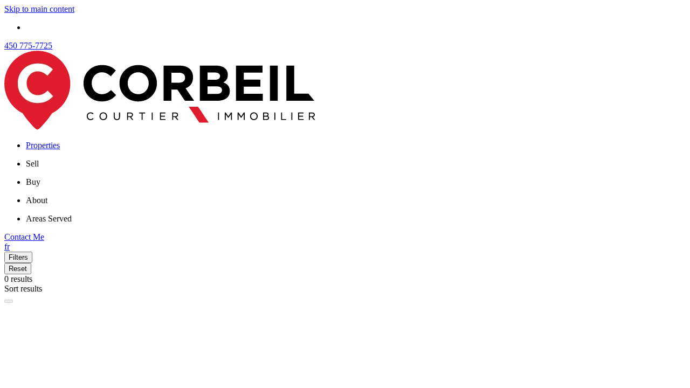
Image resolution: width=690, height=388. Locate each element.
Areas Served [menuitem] (49, 218)
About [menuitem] (36, 200)
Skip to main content (39, 8)
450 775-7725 (28, 45)
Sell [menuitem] (32, 163)
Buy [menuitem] (33, 181)
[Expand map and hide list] (8, 301)
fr (7, 246)
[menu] (356, 164)
